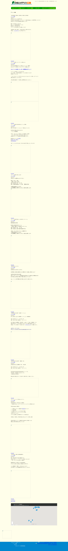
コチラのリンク (27, 324)
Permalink (12, 123)
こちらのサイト (16, 30)
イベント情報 (13, 16)
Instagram (23, 408)
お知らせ (15, 544)
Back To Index (13, 501)
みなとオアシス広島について (15, 542)
